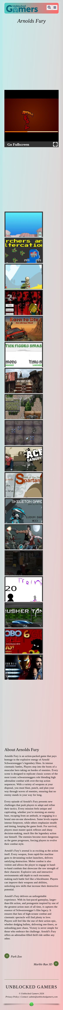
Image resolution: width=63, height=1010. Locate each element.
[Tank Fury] (23, 276)
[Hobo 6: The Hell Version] (23, 641)
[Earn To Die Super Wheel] (23, 328)
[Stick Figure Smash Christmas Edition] (23, 354)
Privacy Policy (12, 997)
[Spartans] (23, 484)
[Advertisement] (31, 57)
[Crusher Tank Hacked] (23, 615)
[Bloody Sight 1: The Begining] (23, 589)
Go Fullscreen (18, 144)
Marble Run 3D (45, 964)
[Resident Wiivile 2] (23, 302)
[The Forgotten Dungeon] (23, 406)
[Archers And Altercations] (23, 250)
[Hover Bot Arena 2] (23, 432)
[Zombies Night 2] (23, 536)
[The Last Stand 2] (23, 562)
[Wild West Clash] (23, 380)
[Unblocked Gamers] (22, 10)
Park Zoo (14, 956)
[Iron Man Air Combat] (23, 667)
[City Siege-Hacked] (23, 224)
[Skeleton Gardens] (23, 510)
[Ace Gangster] (23, 458)
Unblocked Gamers (30, 993)
